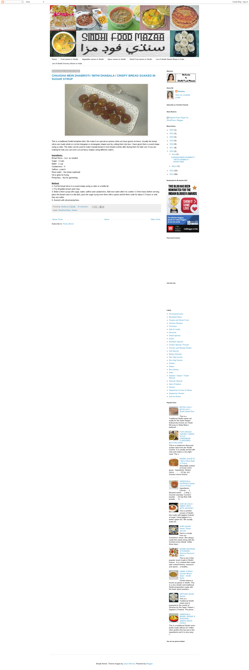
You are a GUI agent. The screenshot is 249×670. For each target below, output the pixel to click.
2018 (172, 144)
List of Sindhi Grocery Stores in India (67, 63)
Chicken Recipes (176, 323)
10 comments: (83, 207)
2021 (172, 133)
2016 (172, 151)
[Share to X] (98, 207)
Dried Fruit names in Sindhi (141, 59)
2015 (172, 171)
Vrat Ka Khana (175, 396)
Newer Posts (57, 219)
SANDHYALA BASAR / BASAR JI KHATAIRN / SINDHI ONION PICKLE (187, 618)
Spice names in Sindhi (117, 59)
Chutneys (173, 326)
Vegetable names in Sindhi (93, 59)
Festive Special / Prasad (179, 345)
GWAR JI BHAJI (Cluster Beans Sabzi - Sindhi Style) (186, 574)
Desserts (172, 332)
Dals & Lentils (174, 329)
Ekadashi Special (176, 342)
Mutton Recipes (175, 354)
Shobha (181, 91)
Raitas (171, 366)
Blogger (149, 664)
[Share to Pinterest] (103, 207)
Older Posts (155, 219)
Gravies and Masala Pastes (180, 348)
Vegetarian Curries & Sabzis (180, 390)
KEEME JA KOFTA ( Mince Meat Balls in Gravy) (187, 461)
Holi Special (174, 351)
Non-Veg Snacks (176, 360)
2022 (172, 130)
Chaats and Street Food (179, 320)
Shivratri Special (175, 381)
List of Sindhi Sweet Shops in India (170, 59)
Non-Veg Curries (176, 357)
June (174, 154)
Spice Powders (175, 384)
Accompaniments (176, 314)
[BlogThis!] (95, 207)
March (174, 166)
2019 (172, 141)
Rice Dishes (174, 369)
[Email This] (93, 207)
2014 (172, 174)
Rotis (171, 372)
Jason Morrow (129, 664)
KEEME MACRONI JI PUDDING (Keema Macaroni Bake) (187, 552)
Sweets (74, 210)
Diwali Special (174, 335)
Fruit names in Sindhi (69, 59)
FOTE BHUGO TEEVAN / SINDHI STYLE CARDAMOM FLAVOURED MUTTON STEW (181, 437)
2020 (172, 137)
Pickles (172, 363)
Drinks (171, 339)
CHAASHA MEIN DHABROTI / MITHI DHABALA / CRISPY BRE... (183, 159)
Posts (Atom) (68, 224)
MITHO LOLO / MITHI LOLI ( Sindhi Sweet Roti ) (187, 410)
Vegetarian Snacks (176, 393)
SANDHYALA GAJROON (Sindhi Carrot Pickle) (187, 483)
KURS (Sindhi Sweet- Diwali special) (185, 528)
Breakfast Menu (65, 210)
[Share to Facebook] (100, 207)
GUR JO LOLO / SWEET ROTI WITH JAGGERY (186, 506)
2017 (172, 148)
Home (54, 59)
